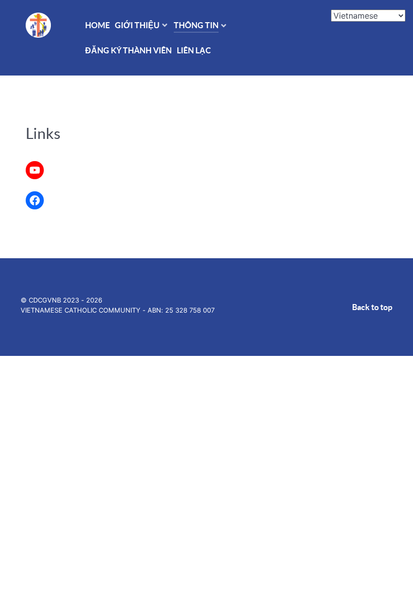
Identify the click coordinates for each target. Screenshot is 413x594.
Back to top (372, 307)
